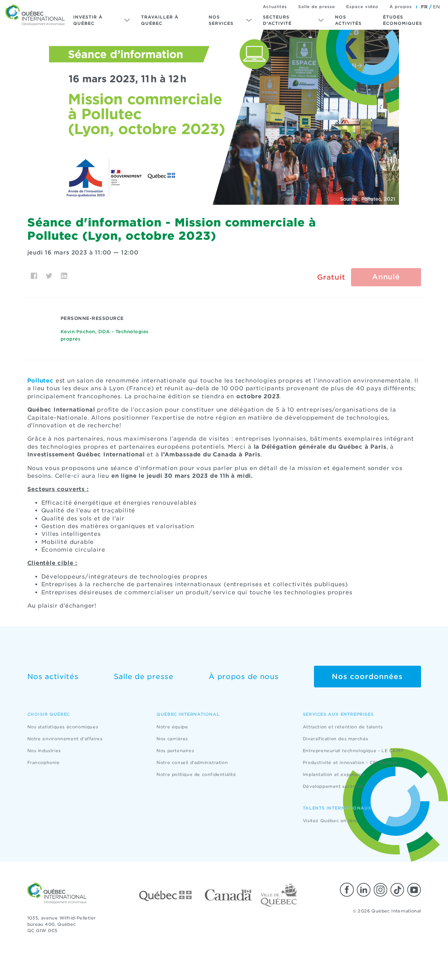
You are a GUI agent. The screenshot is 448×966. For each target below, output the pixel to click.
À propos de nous (244, 676)
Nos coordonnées (367, 676)
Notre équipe (172, 726)
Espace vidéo (362, 6)
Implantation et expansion (334, 774)
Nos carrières (172, 738)
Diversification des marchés (335, 738)
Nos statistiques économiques (62, 726)
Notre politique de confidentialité (196, 774)
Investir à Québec (88, 20)
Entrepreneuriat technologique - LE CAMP (353, 750)
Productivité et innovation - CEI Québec (350, 762)
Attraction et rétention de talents (343, 726)
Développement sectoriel (333, 786)
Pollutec (40, 380)
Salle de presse (316, 6)
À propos (401, 6)
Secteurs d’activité (277, 20)
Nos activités (348, 20)
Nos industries (44, 750)
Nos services (221, 20)
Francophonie (43, 762)
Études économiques (402, 20)
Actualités (275, 6)
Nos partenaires (175, 750)
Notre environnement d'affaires (65, 738)
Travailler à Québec (159, 20)
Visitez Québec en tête (330, 820)
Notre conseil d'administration (192, 762)
